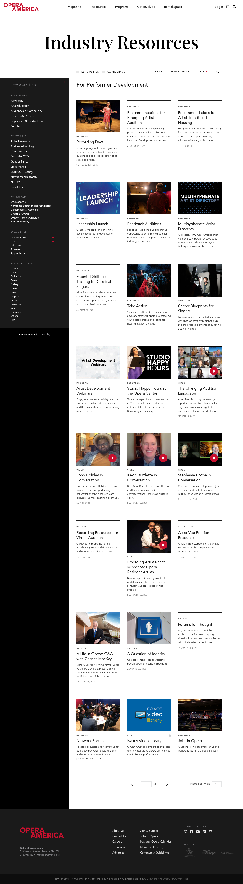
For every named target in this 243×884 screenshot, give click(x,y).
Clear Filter (34, 334)
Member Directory (152, 847)
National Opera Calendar (155, 841)
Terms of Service (63, 879)
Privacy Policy (80, 879)
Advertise (118, 852)
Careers (117, 841)
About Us (118, 831)
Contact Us (119, 836)
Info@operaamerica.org (48, 855)
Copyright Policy (98, 879)
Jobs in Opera (149, 836)
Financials (114, 879)
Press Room (119, 847)
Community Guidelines (154, 852)
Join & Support (149, 831)
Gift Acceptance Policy (133, 879)
